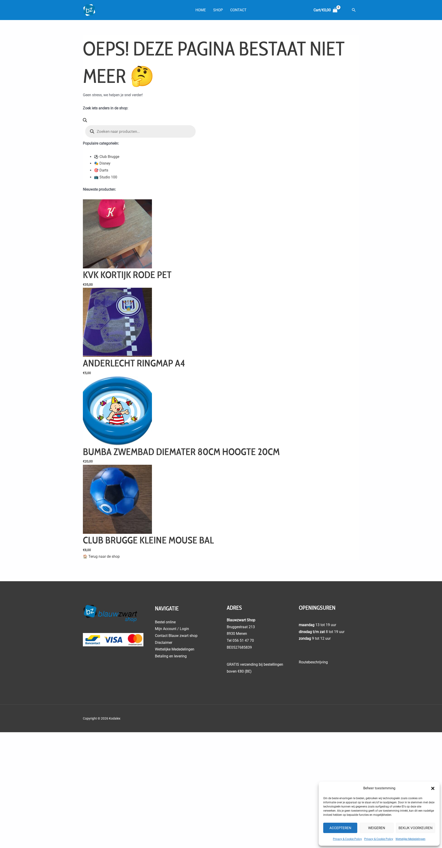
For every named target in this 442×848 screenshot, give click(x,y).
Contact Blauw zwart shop (176, 635)
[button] (432, 788)
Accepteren (340, 828)
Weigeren (376, 828)
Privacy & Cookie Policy (347, 839)
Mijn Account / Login (172, 629)
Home (200, 10)
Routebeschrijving (313, 662)
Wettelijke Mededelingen (410, 839)
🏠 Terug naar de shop (101, 556)
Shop (218, 10)
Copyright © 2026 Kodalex (102, 718)
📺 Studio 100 (105, 177)
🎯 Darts (101, 170)
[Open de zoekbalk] (85, 121)
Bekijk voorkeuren (415, 828)
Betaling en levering (171, 656)
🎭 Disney (102, 163)
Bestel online (165, 622)
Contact (238, 10)
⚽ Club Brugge (106, 156)
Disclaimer (163, 642)
